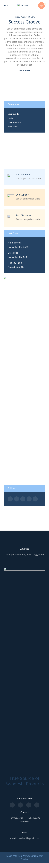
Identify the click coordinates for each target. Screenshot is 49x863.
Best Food (13, 253)
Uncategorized (14, 122)
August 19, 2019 (28, 17)
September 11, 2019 (17, 257)
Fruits (16, 17)
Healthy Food (15, 263)
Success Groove (25, 22)
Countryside (13, 114)
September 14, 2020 (18, 247)
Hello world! (14, 243)
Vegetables (13, 126)
